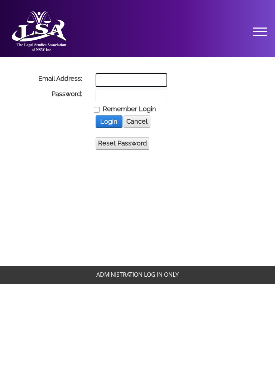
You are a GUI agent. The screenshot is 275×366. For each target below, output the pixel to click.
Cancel (137, 121)
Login (108, 121)
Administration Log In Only (137, 274)
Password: (67, 94)
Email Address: (60, 78)
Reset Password (122, 143)
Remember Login (129, 109)
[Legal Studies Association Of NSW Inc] (39, 30)
